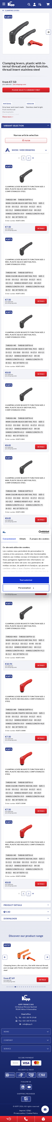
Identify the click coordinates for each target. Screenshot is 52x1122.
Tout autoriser (26, 580)
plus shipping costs (19, 84)
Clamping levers (12, 10)
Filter (27, 141)
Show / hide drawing (23, 150)
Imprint (22, 1110)
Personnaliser (24, 588)
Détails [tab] (23, 539)
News (6, 1032)
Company (8, 1040)
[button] (48, 32)
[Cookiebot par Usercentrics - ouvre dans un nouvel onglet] (38, 532)
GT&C (29, 1110)
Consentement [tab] (9, 539)
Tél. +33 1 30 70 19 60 (27, 1017)
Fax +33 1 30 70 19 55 (27, 1021)
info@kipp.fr (27, 1024)
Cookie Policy (32, 1113)
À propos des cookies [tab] (39, 539)
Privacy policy (19, 1113)
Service (7, 1049)
